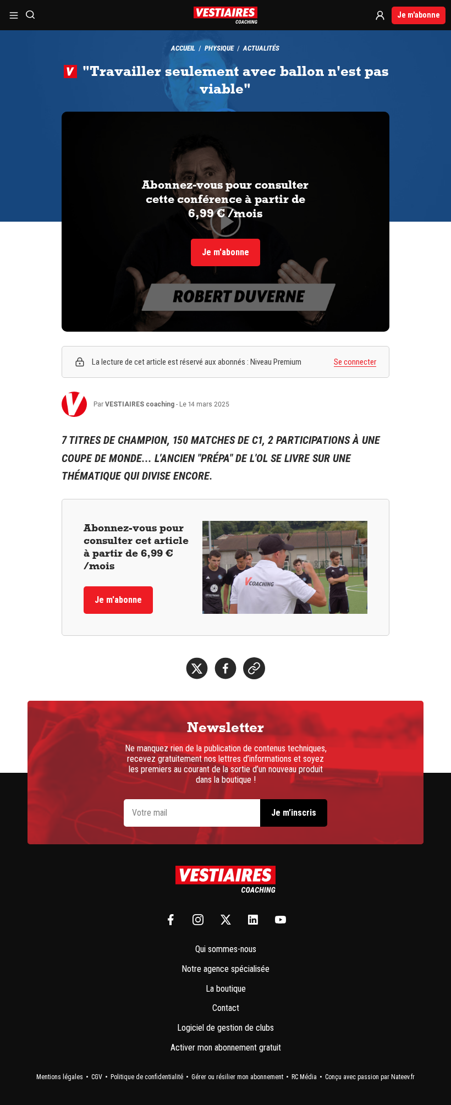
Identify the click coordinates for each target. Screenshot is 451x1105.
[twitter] (197, 668)
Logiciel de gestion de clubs (225, 1027)
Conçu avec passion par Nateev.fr (370, 1077)
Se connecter (355, 362)
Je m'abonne (418, 14)
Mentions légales (59, 1077)
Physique (219, 48)
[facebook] (226, 668)
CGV (96, 1077)
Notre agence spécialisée (226, 969)
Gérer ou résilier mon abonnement (237, 1077)
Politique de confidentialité (147, 1077)
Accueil (183, 48)
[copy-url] (254, 668)
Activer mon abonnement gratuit (225, 1047)
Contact (225, 1008)
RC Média (304, 1077)
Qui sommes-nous (225, 949)
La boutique (226, 988)
